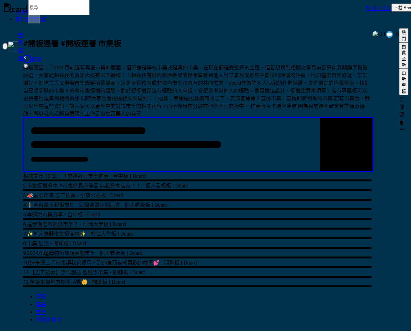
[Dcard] (15, 8)
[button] (378, 8)
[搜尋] (34, 19)
